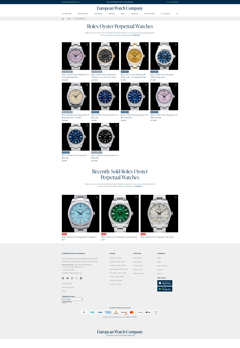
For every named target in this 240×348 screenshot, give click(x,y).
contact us (136, 35)
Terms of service (68, 287)
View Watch (75, 56)
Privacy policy (67, 283)
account (167, 13)
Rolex (69, 18)
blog (123, 13)
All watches (137, 258)
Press (159, 273)
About (159, 262)
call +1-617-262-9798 (172, 2)
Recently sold (138, 266)
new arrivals (83, 13)
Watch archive (138, 273)
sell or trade (149, 13)
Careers (160, 269)
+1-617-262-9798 (68, 270)
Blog (158, 258)
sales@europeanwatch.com (70, 2)
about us (134, 13)
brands (112, 13)
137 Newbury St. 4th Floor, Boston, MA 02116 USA (80, 261)
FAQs (64, 291)
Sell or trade (137, 269)
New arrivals (137, 262)
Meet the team (162, 266)
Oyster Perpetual (80, 18)
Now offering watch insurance (119, 2)
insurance (98, 13)
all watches (66, 13)
